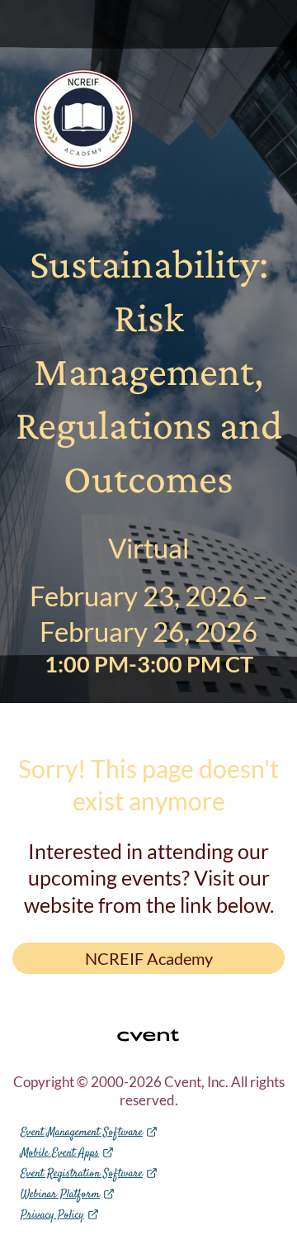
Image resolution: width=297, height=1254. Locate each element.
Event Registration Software (82, 1174)
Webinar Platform (60, 1194)
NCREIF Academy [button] (149, 958)
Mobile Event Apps (60, 1153)
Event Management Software (82, 1132)
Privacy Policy (52, 1215)
